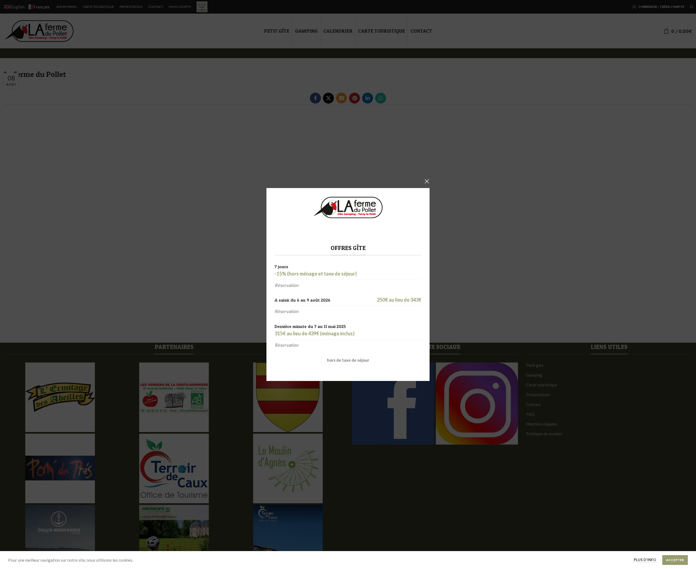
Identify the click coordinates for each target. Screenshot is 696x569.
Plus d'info (645, 560)
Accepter (675, 560)
